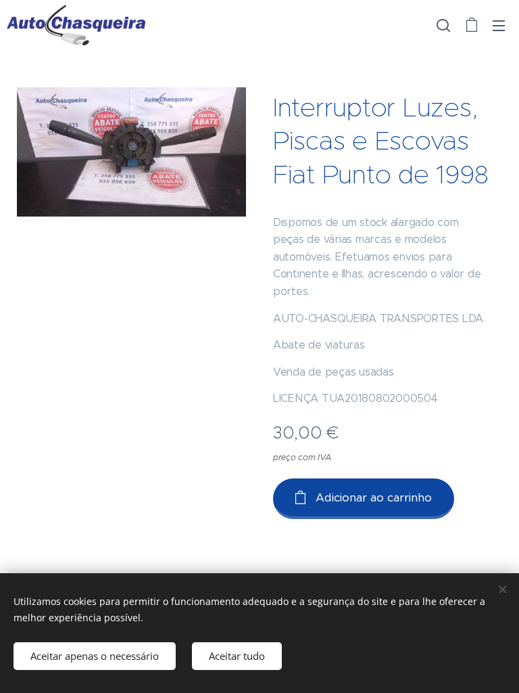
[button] (443, 25)
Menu (498, 25)
